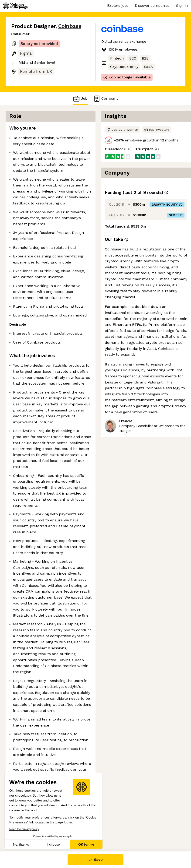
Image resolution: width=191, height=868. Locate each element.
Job (84, 98)
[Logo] (15, 6)
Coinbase (69, 26)
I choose (53, 844)
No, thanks (21, 844)
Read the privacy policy (24, 829)
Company (109, 98)
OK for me (86, 844)
